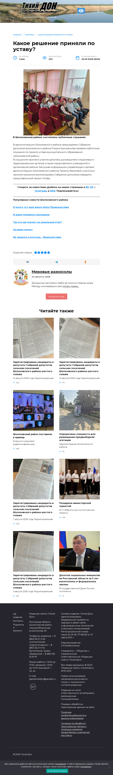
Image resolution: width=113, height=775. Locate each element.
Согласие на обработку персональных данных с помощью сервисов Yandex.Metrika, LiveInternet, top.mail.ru (75, 729)
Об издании (17, 615)
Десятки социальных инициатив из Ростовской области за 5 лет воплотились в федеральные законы (79, 580)
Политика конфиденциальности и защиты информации (73, 715)
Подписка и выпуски (18, 627)
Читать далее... (70, 286)
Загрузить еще (56, 296)
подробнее (61, 764)
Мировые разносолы (52, 272)
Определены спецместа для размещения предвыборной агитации (77, 437)
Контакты (18, 621)
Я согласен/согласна (57, 771)
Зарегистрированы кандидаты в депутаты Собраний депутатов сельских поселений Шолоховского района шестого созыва (33, 368)
